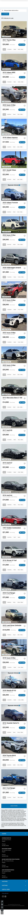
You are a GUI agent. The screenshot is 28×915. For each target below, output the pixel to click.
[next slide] (26, 30)
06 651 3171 (4, 877)
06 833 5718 (5, 856)
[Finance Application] (2, 910)
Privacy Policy (7, 905)
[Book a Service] (2, 901)
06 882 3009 (5, 845)
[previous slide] (2, 30)
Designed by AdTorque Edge (17, 905)
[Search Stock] (2, 904)
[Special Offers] (2, 907)
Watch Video (23, 101)
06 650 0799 (5, 866)
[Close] (2, 913)
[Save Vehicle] (24, 41)
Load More (14, 805)
